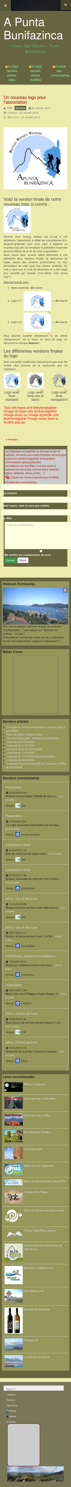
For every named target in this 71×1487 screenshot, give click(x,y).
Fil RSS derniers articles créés (12, 73)
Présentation (14, 787)
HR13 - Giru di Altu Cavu (22, 898)
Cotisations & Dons (18, 845)
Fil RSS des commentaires (60, 70)
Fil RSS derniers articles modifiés (36, 73)
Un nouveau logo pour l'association (25, 99)
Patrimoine (11, 1405)
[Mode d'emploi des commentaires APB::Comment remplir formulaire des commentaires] (8, 477)
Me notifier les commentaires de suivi (28, 555)
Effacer (22, 560)
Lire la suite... (13, 828)
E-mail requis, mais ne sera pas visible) (25, 505)
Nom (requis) (9, 493)
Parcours (10, 1399)
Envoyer (11, 560)
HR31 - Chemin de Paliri (21, 1013)
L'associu (11, 1394)
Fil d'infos (11, 1421)
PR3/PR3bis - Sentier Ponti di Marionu (30, 956)
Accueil (10, 1388)
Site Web (6, 518)
